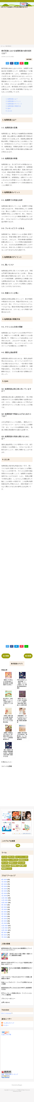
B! (16, 63)
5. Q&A (8, 108)
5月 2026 (4, 886)
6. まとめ (9, 111)
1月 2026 (4, 895)
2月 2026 (4, 893)
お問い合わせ (5, 1002)
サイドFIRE (12, 859)
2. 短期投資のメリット (13, 101)
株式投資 (29, 59)
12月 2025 (4, 898)
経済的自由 (22, 859)
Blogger (20, 1085)
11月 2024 (4, 928)
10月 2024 (4, 930)
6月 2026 (4, 884)
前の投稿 (28, 656)
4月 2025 (4, 916)
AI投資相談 (14, 865)
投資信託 (11, 862)
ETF (3, 856)
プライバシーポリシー (8, 998)
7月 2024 (4, 937)
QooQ (19, 1091)
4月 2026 (4, 888)
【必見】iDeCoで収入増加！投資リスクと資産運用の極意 (20, 954)
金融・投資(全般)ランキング (9, 1074)
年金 (3, 859)
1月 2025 (4, 923)
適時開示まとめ (6, 868)
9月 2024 (4, 932)
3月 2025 (4, 918)
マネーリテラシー (20, 856)
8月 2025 (4, 907)
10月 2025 (4, 902)
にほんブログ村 (6, 1034)
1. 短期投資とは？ (12, 99)
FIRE (10, 856)
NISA (3, 862)
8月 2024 (4, 935)
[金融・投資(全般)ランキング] (6, 1072)
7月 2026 (4, 882)
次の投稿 (6, 656)
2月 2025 (4, 921)
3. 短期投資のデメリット (14, 103)
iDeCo (20, 862)
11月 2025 (4, 900)
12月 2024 (4, 925)
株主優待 (22, 865)
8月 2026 (4, 879)
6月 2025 (4, 912)
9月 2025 (4, 905)
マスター (6, 1025)
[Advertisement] (17, 28)
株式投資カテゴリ (17, 663)
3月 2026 (4, 891)
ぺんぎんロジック (8, 1023)
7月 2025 (4, 909)
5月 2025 (4, 914)
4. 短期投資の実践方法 (13, 106)
